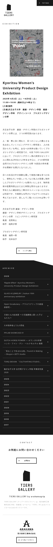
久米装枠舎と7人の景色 (14, 325)
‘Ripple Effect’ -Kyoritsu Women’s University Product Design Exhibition (21, 284)
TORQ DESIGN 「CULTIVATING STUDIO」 (22, 361)
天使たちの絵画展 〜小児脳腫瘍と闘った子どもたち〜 (23, 316)
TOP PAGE (45, 3)
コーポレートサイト (27, 540)
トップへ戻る (27, 250)
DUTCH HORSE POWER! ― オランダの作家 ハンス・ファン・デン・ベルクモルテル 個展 (23, 342)
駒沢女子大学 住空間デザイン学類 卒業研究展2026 (23, 370)
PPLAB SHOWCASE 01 (14, 333)
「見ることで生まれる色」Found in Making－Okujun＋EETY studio (23, 352)
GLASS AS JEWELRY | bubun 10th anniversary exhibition (19, 295)
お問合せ (27, 460)
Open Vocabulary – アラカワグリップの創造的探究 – (23, 305)
